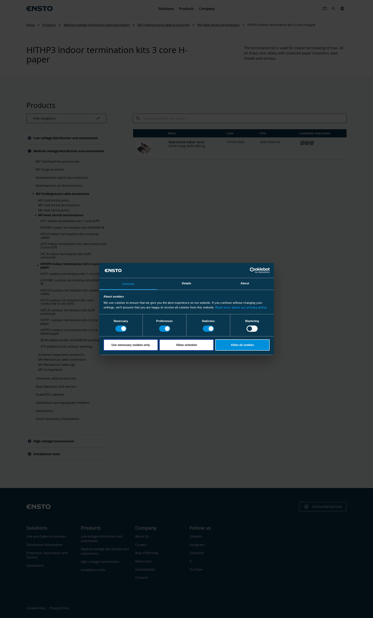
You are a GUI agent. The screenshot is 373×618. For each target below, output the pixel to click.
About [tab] (245, 283)
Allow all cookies (242, 345)
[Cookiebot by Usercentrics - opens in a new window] (253, 270)
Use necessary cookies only (131, 345)
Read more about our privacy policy (241, 307)
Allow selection (186, 345)
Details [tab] (186, 283)
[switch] (164, 329)
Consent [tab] (128, 283)
